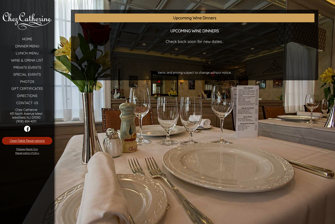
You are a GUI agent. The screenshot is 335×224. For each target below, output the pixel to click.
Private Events (27, 67)
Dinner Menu (27, 46)
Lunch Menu (27, 53)
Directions (27, 96)
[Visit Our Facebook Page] (27, 131)
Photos (27, 81)
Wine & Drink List (27, 60)
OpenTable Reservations (27, 141)
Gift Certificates (27, 88)
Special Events (27, 74)
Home (27, 39)
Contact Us (27, 103)
